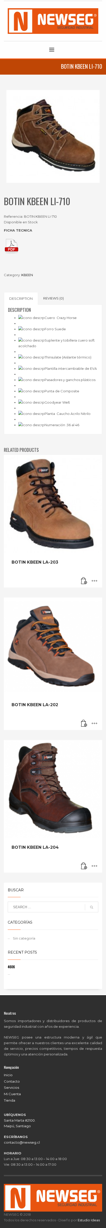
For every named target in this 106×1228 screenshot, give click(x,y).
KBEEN (27, 275)
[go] (91, 907)
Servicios (11, 1087)
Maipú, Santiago (17, 1126)
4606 (11, 966)
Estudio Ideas (89, 1220)
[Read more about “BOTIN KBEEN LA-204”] (84, 866)
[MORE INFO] (94, 581)
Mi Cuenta (12, 1094)
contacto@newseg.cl (22, 1142)
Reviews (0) (53, 298)
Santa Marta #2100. (20, 1120)
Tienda (9, 1100)
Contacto (12, 1081)
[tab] (21, 298)
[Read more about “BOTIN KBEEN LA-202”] (84, 723)
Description (21, 298)
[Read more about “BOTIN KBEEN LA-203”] (84, 581)
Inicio (8, 1075)
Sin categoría (24, 938)
